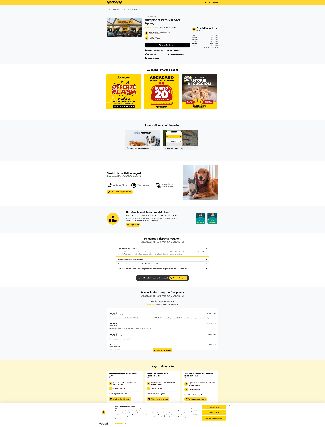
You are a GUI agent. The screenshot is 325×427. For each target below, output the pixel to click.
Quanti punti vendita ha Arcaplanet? (130, 259)
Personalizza (213, 412)
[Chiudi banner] (230, 405)
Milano (123, 9)
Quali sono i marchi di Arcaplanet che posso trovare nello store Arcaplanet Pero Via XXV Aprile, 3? (152, 268)
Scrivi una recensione (168, 27)
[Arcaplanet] (114, 3)
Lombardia (115, 9)
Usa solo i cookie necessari (214, 418)
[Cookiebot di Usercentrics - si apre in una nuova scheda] (103, 423)
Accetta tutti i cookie (214, 407)
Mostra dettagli (119, 423)
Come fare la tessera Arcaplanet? (129, 248)
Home (108, 9)
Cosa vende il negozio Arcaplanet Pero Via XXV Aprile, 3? (138, 264)
